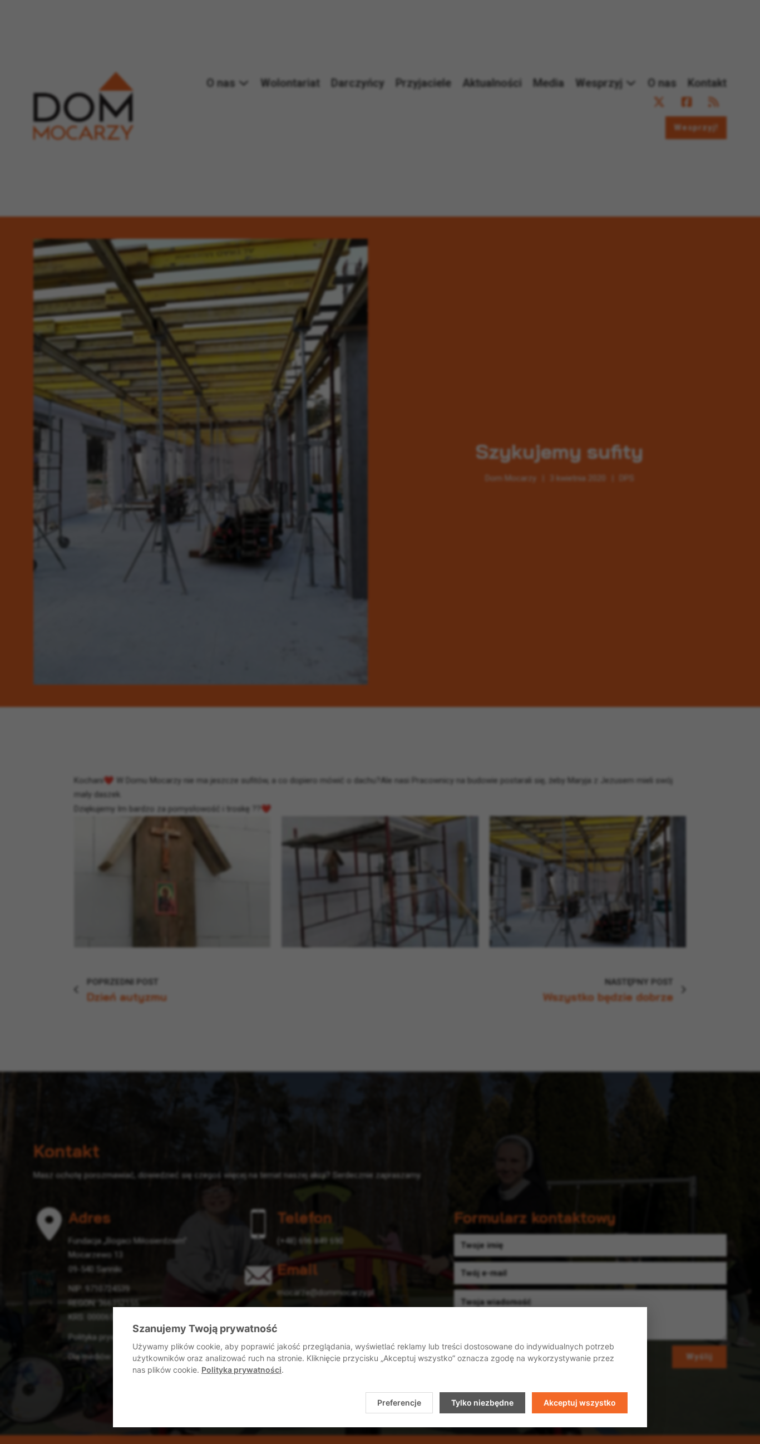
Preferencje (399, 1402)
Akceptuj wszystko (580, 1402)
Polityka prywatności (241, 1369)
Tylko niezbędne (482, 1402)
